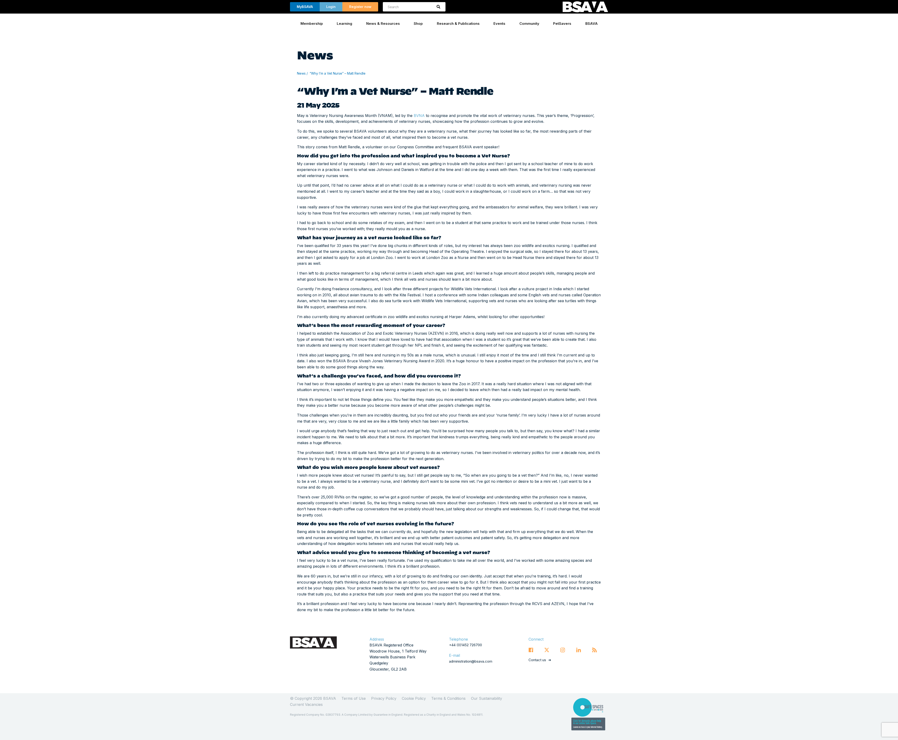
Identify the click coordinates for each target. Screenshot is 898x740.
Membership (312, 23)
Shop (418, 23)
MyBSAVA (305, 7)
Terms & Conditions (448, 698)
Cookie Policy (414, 698)
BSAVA (591, 23)
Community (529, 23)
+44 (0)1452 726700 (465, 645)
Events (499, 23)
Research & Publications (458, 23)
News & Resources (383, 23)
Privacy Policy (383, 698)
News (301, 73)
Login (331, 7)
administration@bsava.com (470, 661)
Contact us (537, 660)
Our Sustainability (486, 698)
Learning (344, 23)
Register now (360, 7)
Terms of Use (353, 698)
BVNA (419, 115)
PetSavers (562, 23)
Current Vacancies (306, 704)
